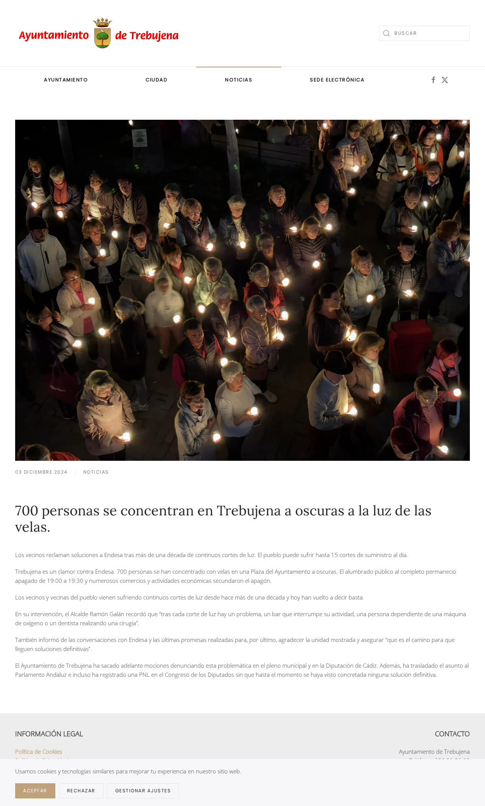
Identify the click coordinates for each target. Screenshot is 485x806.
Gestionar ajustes (143, 790)
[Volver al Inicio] (100, 33)
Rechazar (81, 790)
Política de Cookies (38, 751)
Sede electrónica (337, 79)
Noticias (238, 79)
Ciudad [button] (156, 79)
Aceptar (35, 790)
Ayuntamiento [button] (66, 79)
